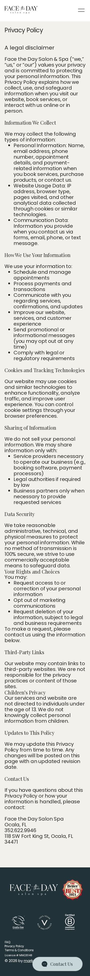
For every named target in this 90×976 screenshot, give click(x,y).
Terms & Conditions (19, 950)
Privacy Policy (14, 946)
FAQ (7, 942)
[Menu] (82, 10)
